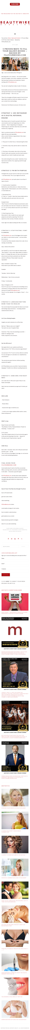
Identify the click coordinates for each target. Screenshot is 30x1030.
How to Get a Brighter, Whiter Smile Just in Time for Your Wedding (15, 901)
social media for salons (15, 531)
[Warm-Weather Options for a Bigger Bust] (15, 1009)
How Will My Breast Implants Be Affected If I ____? (15, 949)
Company (4, 568)
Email (3, 563)
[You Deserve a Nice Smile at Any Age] (15, 986)
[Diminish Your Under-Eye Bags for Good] (15, 798)
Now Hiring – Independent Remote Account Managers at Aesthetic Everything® (15, 613)
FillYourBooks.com (12, 82)
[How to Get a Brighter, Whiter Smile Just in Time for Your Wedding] (15, 890)
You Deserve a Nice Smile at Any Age (12, 996)
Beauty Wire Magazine (15, 25)
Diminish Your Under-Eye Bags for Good (14, 808)
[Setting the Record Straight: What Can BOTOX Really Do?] (15, 914)
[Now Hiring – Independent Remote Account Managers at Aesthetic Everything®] (15, 602)
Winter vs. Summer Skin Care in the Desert (14, 877)
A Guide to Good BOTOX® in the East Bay (13, 855)
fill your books (14, 529)
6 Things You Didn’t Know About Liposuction (11, 831)
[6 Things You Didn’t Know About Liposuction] (15, 821)
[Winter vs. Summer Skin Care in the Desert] (15, 868)
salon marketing (22, 529)
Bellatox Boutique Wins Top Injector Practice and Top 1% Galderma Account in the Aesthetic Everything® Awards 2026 (14, 736)
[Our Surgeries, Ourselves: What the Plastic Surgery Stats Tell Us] (15, 963)
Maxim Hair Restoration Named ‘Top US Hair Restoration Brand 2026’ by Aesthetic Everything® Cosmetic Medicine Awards (14, 653)
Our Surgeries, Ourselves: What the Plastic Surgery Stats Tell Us (14, 973)
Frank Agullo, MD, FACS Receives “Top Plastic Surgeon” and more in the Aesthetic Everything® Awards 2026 (15, 777)
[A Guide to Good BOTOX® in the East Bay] (15, 845)
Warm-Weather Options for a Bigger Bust (14, 1019)
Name (3, 558)
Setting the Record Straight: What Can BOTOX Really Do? (13, 925)
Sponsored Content (18, 528)
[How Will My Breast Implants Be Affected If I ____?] (15, 938)
